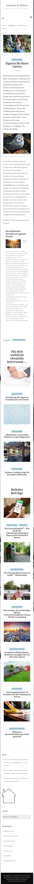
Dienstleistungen (17, 649)
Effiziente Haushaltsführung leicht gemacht (17, 734)
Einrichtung (17, 60)
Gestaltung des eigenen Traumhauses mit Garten (17, 398)
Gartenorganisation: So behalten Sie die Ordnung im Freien (17, 694)
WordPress (22, 881)
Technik (6, 856)
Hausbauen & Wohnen (17, 5)
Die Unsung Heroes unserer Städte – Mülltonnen (17, 574)
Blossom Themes (22, 879)
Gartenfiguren (9, 185)
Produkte (23, 525)
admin (18, 71)
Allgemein (7, 831)
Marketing (7, 846)
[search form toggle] (31, 17)
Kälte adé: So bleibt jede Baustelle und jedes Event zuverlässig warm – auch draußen (16, 763)
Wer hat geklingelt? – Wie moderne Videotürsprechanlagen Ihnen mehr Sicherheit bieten (17, 533)
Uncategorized (17, 569)
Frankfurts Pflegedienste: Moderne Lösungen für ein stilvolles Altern (17, 655)
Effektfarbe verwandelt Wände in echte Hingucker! (17, 436)
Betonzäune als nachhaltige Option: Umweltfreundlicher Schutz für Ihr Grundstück (17, 614)
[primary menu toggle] (3, 18)
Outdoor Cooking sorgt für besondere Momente (17, 473)
